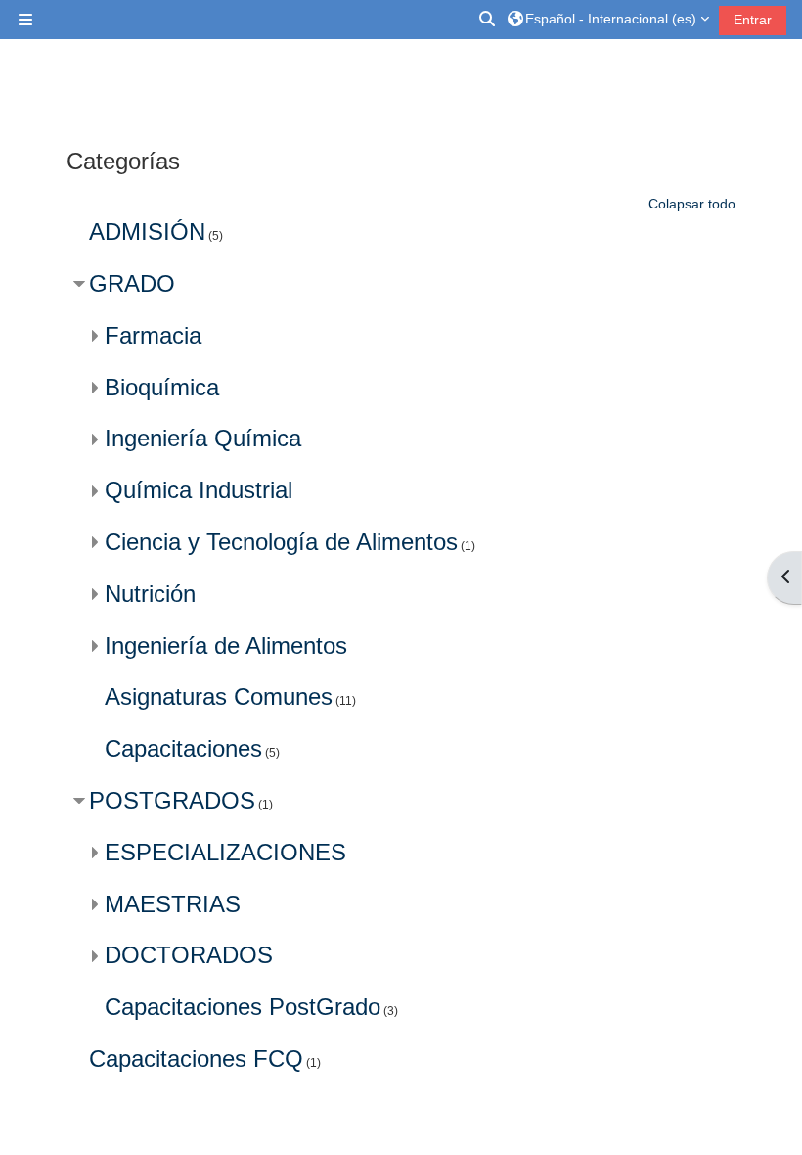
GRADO (132, 283)
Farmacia (153, 335)
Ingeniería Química (203, 438)
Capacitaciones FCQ (196, 1058)
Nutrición (150, 593)
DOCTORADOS (189, 955)
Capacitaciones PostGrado (242, 1006)
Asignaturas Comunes (219, 696)
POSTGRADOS (172, 800)
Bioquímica (162, 387)
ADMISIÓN (147, 231)
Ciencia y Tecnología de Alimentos (281, 542)
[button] (488, 19)
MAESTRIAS (173, 904)
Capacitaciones (183, 748)
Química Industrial (198, 490)
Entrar (753, 19)
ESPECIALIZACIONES (225, 852)
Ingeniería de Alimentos (226, 645)
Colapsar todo (691, 203)
